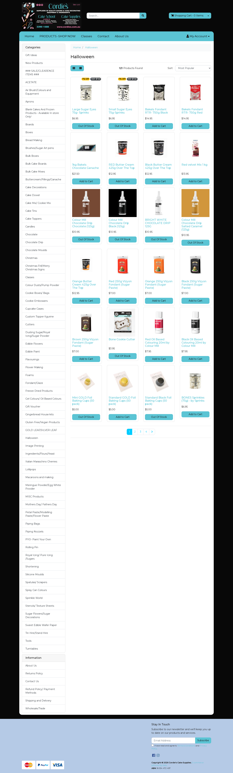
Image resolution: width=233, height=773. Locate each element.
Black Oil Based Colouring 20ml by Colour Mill (193, 342)
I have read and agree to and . (179, 747)
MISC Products (34, 496)
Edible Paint (32, 351)
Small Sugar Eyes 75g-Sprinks (120, 111)
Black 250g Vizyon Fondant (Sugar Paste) (193, 284)
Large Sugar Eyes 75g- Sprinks (84, 111)
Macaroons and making (39, 477)
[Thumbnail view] (73, 68)
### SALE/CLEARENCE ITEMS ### (39, 72)
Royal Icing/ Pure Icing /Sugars (39, 557)
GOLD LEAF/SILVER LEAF (41, 430)
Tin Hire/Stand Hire (36, 633)
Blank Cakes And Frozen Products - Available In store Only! (42, 113)
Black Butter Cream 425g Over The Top (158, 166)
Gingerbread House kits (39, 414)
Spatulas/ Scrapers (36, 582)
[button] (198, 36)
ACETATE (31, 82)
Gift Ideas (31, 55)
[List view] (80, 68)
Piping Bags (32, 523)
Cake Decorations (35, 187)
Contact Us (32, 681)
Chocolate (31, 234)
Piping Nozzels (34, 531)
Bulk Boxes (32, 155)
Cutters (29, 324)
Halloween (31, 438)
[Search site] (143, 16)
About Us (122, 36)
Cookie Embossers (36, 300)
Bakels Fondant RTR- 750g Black (156, 111)
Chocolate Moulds (36, 250)
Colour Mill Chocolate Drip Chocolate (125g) (83, 223)
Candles (30, 226)
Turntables (31, 648)
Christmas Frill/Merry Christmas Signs (37, 267)
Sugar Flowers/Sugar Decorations (37, 615)
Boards (29, 124)
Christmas (31, 258)
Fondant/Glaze (34, 383)
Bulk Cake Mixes (35, 171)
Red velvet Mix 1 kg (194, 164)
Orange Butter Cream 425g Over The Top (84, 284)
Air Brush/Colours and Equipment (38, 92)
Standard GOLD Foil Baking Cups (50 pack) (122, 401)
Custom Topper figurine (39, 316)
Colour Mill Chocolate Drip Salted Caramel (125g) (191, 224)
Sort (170, 68)
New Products (34, 63)
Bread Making (33, 140)
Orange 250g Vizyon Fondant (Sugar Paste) (158, 284)
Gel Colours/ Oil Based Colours (43, 398)
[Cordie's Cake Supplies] (52, 15)
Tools (28, 640)
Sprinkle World (33, 598)
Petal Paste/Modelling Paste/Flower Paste (38, 514)
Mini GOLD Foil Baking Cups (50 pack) (83, 401)
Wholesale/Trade (35, 708)
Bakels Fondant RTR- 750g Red (192, 111)
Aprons (29, 101)
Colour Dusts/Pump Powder (42, 285)
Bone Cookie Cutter (122, 339)
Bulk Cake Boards (35, 163)
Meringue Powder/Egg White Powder (43, 487)
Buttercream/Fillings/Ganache (43, 179)
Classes (86, 36)
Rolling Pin (31, 547)
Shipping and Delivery (38, 700)
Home (29, 36)
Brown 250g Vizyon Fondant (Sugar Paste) (85, 342)
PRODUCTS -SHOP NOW (58, 36)
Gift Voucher (32, 406)
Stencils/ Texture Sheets (39, 605)
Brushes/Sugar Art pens (39, 148)
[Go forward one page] (152, 432)
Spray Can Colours (36, 590)
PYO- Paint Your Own (38, 539)
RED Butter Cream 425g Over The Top (122, 166)
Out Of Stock (86, 126)
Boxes (29, 132)
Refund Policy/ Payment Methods (40, 691)
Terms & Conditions (186, 745)
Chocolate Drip (34, 242)
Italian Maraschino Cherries (41, 461)
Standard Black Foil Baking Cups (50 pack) (158, 401)
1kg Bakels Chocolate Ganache (85, 166)
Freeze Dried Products (39, 390)
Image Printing (34, 445)
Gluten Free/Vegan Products (42, 422)
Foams (29, 375)
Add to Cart (159, 126)
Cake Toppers (33, 218)
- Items (188, 15)
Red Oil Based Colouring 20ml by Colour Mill (157, 342)
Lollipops (30, 469)
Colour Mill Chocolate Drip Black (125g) (119, 223)
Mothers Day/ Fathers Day (41, 504)
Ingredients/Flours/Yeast (40, 453)
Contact (103, 36)
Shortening (32, 566)
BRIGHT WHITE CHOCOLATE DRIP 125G (157, 223)
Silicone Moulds (34, 574)
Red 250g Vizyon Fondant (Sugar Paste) (120, 284)
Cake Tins (31, 210)
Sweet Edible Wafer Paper (41, 625)
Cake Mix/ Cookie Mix (38, 203)
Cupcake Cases (34, 308)
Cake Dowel (32, 195)
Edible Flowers (34, 343)
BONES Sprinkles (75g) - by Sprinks (193, 399)
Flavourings (32, 359)
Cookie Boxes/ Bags (37, 293)
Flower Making (34, 367)
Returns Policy (34, 673)
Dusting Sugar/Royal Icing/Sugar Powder (37, 334)
